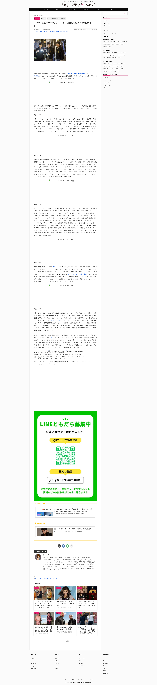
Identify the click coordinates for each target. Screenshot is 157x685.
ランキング (107, 28)
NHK (116, 52)
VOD (111, 9)
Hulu (119, 41)
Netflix (117, 44)
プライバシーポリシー (82, 679)
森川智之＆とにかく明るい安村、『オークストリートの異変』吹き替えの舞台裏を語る (43, 629)
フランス (105, 71)
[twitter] (59, 546)
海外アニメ (82, 666)
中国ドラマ (58, 661)
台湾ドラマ (58, 663)
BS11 (105, 52)
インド (110, 66)
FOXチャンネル (110, 52)
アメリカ (63, 18)
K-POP (56, 668)
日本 (118, 71)
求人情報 (106, 82)
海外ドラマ (82, 658)
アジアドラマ (72, 9)
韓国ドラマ (58, 658)
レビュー (43, 18)
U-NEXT (122, 44)
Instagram (106, 663)
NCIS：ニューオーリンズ (53, 18)
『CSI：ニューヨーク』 (57, 320)
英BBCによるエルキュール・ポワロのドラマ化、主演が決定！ (72, 529)
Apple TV (110, 41)
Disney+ (115, 41)
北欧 (115, 71)
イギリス (117, 63)
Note (104, 670)
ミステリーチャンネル (116, 57)
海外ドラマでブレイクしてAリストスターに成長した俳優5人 (65, 603)
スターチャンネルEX (107, 46)
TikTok (105, 668)
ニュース (46, 9)
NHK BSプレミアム (122, 52)
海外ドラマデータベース (110, 33)
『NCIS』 (36, 76)
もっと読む (66, 641)
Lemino (113, 44)
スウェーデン (106, 68)
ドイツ (122, 68)
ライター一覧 (107, 80)
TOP (105, 20)
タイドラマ (58, 666)
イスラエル (122, 63)
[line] (67, 546)
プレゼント (98, 9)
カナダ (122, 66)
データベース (85, 9)
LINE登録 (105, 673)
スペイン (112, 68)
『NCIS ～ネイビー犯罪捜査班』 (77, 73)
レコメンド (59, 9)
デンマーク (117, 68)
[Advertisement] (65, 388)
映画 (80, 660)
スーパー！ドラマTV (107, 57)
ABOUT (106, 77)
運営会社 (106, 88)
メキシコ (110, 71)
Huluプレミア (124, 41)
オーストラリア (116, 66)
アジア (57, 654)
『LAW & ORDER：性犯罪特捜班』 (77, 274)
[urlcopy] (71, 546)
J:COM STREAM (107, 44)
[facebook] (63, 546)
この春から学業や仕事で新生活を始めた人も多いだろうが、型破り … (69, 513)
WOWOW (106, 55)
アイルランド (106, 63)
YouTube (105, 665)
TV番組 (81, 663)
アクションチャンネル (113, 55)
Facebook (106, 661)
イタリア (105, 66)
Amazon (105, 41)
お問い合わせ (107, 85)
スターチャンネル (122, 55)
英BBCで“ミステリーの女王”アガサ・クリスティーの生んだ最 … (68, 531)
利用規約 (74, 679)
